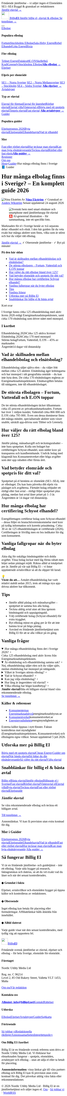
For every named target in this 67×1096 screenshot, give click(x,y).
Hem (4, 163)
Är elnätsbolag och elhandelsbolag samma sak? (34, 662)
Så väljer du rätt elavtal (33, 759)
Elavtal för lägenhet (34, 103)
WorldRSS (9, 1092)
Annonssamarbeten (22, 1034)
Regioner (6, 156)
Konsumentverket (19, 717)
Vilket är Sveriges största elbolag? (26, 672)
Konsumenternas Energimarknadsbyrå (21, 712)
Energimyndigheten (20, 720)
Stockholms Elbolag (22, 43)
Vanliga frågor (17, 292)
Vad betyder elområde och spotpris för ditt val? (36, 275)
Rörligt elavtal (32, 784)
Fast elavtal (33, 110)
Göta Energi (19, 46)
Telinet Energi (9, 61)
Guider (5, 114)
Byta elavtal (13, 787)
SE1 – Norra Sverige (13, 82)
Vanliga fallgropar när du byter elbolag (31, 285)
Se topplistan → (10, 696)
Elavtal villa (16, 107)
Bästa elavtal (18, 780)
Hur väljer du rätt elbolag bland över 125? (33, 272)
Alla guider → (34, 849)
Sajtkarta (46, 1016)
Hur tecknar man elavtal (42, 146)
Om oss (5, 160)
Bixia (29, 46)
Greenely (13, 64)
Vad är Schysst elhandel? (21, 675)
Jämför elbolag (34, 780)
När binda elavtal (19, 756)
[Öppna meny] (2, 25)
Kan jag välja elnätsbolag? (21, 679)
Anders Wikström (11, 202)
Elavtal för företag (12, 103)
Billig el (6, 780)
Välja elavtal (54, 759)
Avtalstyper (8, 89)
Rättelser (48, 1002)
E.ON (32, 61)
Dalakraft (23, 61)
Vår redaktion (18, 987)
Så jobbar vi (8, 1031)
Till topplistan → (11, 815)
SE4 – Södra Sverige (29, 85)
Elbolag (6, 28)
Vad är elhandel (49, 132)
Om (45, 1089)
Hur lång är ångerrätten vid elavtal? (27, 682)
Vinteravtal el (31, 107)
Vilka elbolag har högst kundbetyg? (27, 685)
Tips (11, 289)
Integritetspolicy (43, 1034)
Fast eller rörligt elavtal (14, 146)
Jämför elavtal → (11, 9)
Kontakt (38, 1002)
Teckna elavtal (39, 150)
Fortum (5, 43)
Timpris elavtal (17, 110)
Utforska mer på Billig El (24, 295)
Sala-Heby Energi (44, 43)
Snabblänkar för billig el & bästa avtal (31, 299)
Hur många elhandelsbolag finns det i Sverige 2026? (29, 650)
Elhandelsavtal (31, 132)
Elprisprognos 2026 (13, 128)
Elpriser (6, 67)
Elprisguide (16, 132)
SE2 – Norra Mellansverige (43, 82)
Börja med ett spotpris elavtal (18, 752)
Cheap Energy (44, 752)
